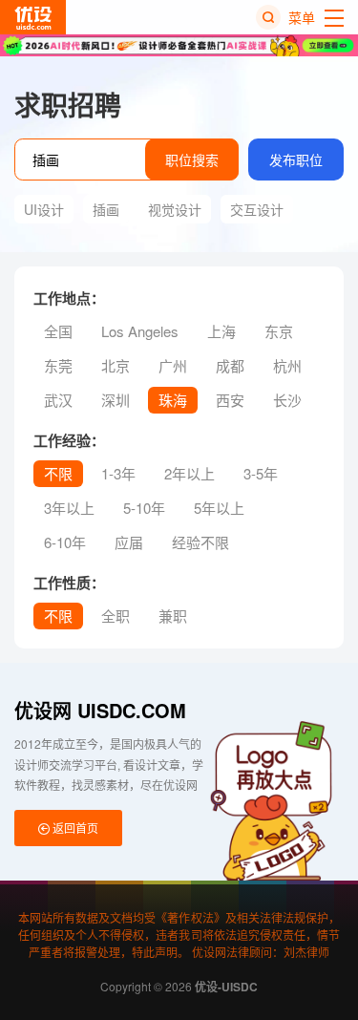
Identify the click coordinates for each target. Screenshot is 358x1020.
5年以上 (219, 508)
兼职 (172, 616)
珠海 (172, 400)
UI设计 (44, 209)
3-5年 (260, 473)
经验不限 (200, 542)
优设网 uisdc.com (100, 710)
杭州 (287, 365)
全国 (58, 331)
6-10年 (65, 542)
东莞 (58, 365)
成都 (230, 365)
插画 (106, 209)
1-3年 (118, 473)
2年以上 (189, 473)
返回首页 (74, 827)
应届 (129, 542)
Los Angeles (140, 331)
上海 (221, 331)
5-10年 (144, 508)
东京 (278, 331)
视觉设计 (174, 209)
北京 (115, 365)
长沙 (287, 400)
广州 (172, 365)
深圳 (115, 400)
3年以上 (69, 508)
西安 (230, 400)
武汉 (58, 400)
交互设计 (257, 209)
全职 (115, 616)
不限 (58, 473)
